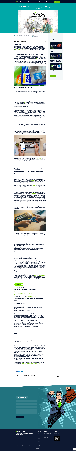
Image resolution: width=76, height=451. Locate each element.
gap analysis (33, 180)
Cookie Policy (38, 445)
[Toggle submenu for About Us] (48, 1)
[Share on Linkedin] (22, 371)
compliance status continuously (21, 279)
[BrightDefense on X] (56, 433)
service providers (33, 193)
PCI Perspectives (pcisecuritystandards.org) (33, 296)
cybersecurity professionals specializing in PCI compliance (30, 363)
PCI (36, 58)
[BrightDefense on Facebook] (58, 433)
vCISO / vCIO (46, 437)
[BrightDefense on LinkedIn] (55, 433)
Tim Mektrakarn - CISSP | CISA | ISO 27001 (22, 35)
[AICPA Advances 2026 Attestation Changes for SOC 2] (56, 66)
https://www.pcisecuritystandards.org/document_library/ (24, 293)
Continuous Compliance (47, 433)
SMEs (28, 239)
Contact (39, 441)
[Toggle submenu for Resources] (53, 1)
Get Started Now (18, 284)
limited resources (17, 338)
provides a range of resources (32, 361)
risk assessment (38, 158)
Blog (38, 436)
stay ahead (29, 63)
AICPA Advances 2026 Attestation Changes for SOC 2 (55, 71)
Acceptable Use (38, 448)
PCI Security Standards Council (20, 49)
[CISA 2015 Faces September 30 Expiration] (56, 45)
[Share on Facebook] (17, 371)
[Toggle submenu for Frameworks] (43, 1)
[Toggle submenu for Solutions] (31, 1)
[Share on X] (19, 371)
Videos (39, 438)
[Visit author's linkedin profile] (58, 376)
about (25, 102)
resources (34, 185)
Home (38, 433)
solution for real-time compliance (39, 275)
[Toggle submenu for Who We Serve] (37, 1)
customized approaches (29, 92)
